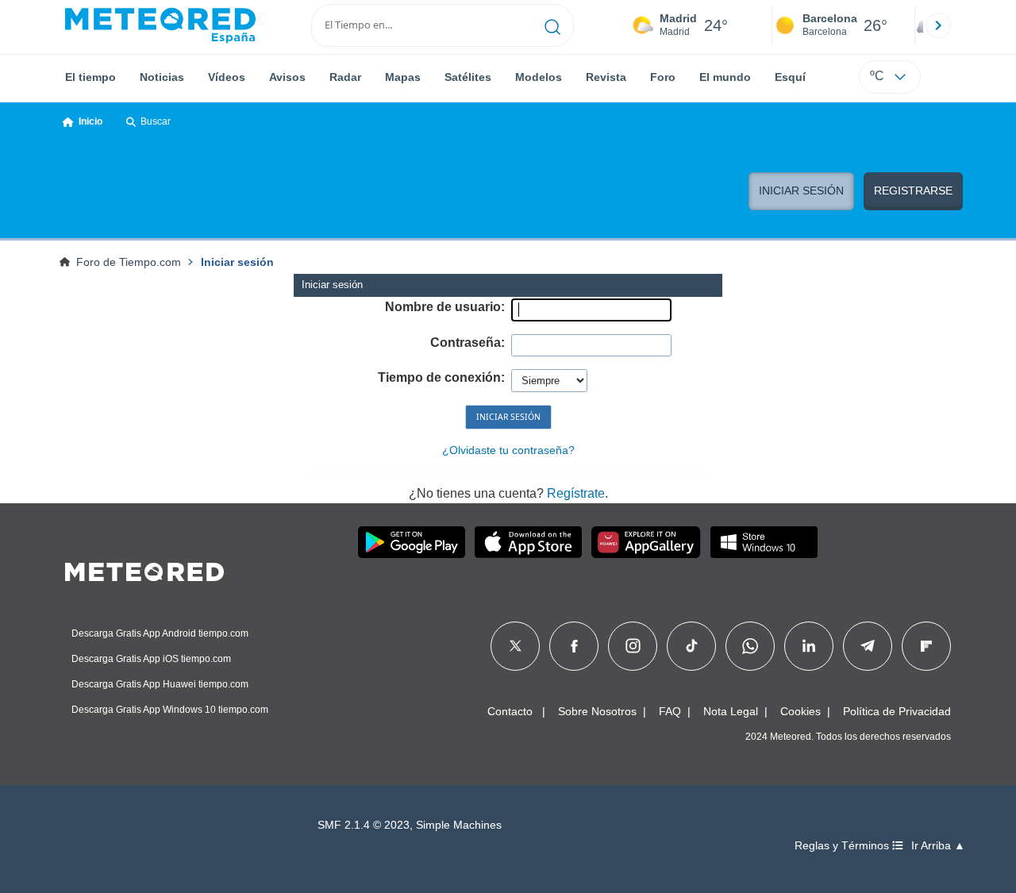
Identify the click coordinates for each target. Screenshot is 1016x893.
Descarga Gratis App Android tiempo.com (159, 633)
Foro (662, 77)
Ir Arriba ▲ (938, 846)
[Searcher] (553, 25)
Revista (606, 77)
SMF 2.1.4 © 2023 (364, 825)
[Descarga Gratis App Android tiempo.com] (411, 542)
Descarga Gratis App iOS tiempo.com (151, 658)
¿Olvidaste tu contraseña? (508, 450)
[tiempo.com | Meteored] (144, 569)
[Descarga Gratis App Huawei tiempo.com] (646, 542)
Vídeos (226, 77)
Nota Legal (730, 711)
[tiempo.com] (160, 25)
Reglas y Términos (843, 846)
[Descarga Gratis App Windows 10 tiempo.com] (764, 542)
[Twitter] (515, 646)
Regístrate (576, 493)
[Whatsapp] (750, 646)
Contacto (510, 711)
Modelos (538, 77)
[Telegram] (867, 646)
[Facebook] (574, 646)
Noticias (162, 77)
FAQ (670, 711)
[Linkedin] (808, 646)
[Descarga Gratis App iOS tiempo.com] (528, 542)
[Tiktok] (692, 646)
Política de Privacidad (897, 711)
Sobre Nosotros (597, 711)
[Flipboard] (926, 646)
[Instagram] (633, 646)
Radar (345, 77)
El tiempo (90, 77)
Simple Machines (459, 825)
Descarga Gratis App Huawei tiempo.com (159, 684)
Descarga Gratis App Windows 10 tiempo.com (169, 709)
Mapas (403, 77)
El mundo (725, 77)
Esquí (790, 77)
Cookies (800, 711)
